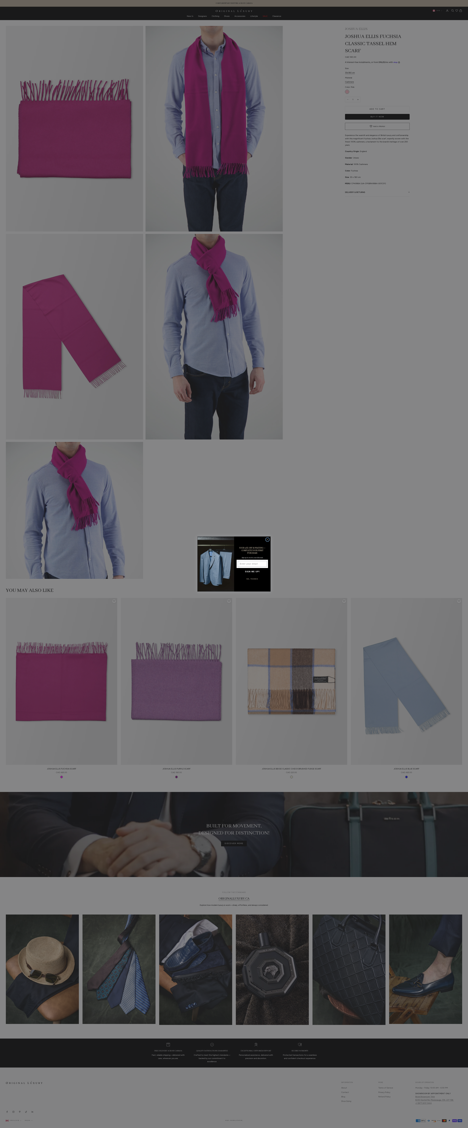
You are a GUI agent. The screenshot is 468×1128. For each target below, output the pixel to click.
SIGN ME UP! (252, 572)
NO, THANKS (252, 579)
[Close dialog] (267, 539)
